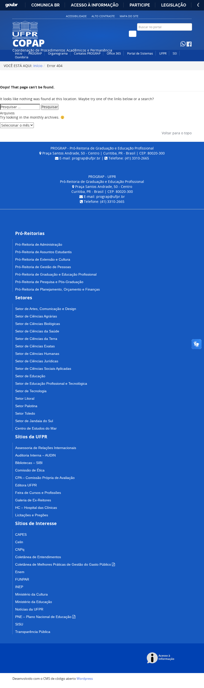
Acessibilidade (76, 16)
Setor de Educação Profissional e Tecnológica (51, 383)
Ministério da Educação (33, 602)
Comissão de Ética (30, 470)
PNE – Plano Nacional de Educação (43, 617)
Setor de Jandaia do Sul (34, 421)
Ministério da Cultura (31, 594)
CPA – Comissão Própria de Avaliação (45, 478)
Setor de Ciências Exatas (35, 346)
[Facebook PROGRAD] (189, 44)
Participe (140, 5)
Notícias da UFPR (29, 609)
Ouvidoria (21, 57)
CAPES (21, 534)
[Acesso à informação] (161, 658)
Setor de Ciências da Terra (36, 339)
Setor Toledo (25, 413)
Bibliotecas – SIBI (29, 463)
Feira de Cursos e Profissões (38, 493)
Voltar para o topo (176, 133)
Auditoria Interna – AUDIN (35, 455)
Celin (19, 542)
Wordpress (85, 679)
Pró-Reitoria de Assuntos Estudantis (43, 252)
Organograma (58, 53)
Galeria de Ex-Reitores (33, 500)
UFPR (162, 53)
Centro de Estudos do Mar (36, 428)
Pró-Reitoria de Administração (38, 244)
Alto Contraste (103, 16)
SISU (19, 624)
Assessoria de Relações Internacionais (45, 448)
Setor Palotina (26, 406)
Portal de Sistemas (140, 53)
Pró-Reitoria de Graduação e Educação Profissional (56, 274)
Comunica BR (45, 5)
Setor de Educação (30, 376)
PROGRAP (35, 53)
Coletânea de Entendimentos (38, 557)
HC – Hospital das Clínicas (36, 508)
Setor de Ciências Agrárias (36, 316)
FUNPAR (22, 579)
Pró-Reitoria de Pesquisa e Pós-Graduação (49, 282)
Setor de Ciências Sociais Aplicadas (43, 369)
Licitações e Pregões (31, 515)
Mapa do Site (129, 16)
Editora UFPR (26, 485)
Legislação (173, 5)
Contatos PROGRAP (87, 53)
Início (18, 53)
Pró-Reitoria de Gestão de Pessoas (43, 267)
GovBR (11, 4)
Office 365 (114, 53)
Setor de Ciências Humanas (37, 354)
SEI (175, 53)
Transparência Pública (32, 632)
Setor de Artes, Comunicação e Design (45, 309)
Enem (19, 572)
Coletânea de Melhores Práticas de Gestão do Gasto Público (63, 564)
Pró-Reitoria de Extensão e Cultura (42, 259)
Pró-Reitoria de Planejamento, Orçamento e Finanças (57, 289)
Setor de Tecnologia (31, 391)
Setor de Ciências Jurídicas (36, 361)
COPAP (28, 43)
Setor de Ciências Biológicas (37, 324)
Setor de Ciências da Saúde (37, 331)
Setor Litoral (24, 398)
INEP (19, 587)
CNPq (19, 549)
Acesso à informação (94, 5)
